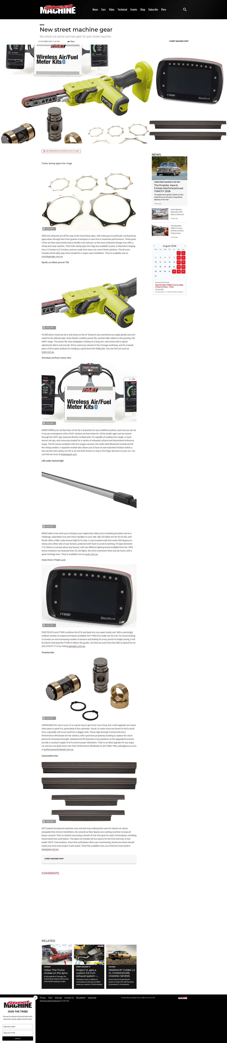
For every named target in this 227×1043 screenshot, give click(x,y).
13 (169, 262)
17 (156, 267)
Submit (17, 1038)
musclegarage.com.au (52, 256)
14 (174, 262)
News (95, 9)
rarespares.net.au (50, 849)
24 (156, 271)
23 (183, 267)
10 (156, 262)
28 (174, 271)
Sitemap (58, 998)
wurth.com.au (91, 554)
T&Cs (50, 998)
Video (111, 9)
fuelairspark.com (69, 454)
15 (179, 262)
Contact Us (69, 998)
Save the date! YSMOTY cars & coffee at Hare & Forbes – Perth (169, 286)
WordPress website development (50, 1001)
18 (160, 267)
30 (183, 271)
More (163, 9)
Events (133, 9)
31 (156, 276)
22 (179, 267)
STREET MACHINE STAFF (54, 859)
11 (160, 262)
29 (179, 271)
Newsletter (81, 998)
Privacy (43, 998)
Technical (122, 9)
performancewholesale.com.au (58, 749)
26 (165, 271)
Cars (103, 9)
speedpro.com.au (76, 646)
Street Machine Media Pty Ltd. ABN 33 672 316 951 (139, 998)
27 (169, 271)
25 (160, 271)
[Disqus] (89, 905)
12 (165, 262)
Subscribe (153, 9)
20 (169, 267)
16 (183, 262)
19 (165, 267)
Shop (142, 9)
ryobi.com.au (48, 352)
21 (174, 267)
